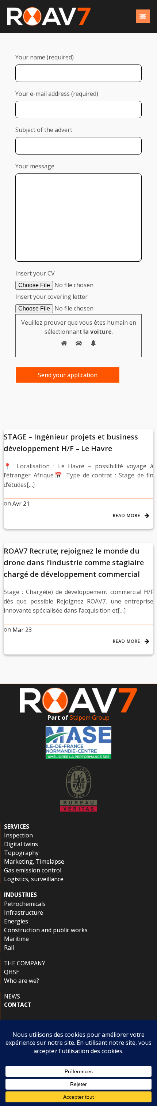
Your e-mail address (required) (56, 94)
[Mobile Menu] (143, 16)
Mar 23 (22, 630)
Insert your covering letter (51, 297)
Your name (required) (44, 57)
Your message (34, 166)
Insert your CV (35, 273)
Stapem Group (90, 718)
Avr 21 (21, 504)
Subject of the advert (43, 130)
